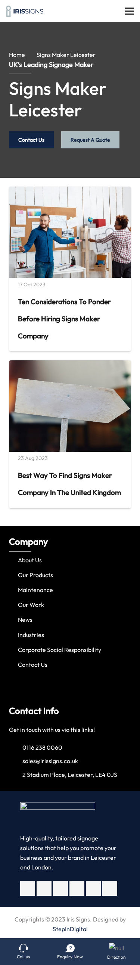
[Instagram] (60, 888)
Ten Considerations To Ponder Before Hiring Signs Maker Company (64, 318)
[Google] (76, 888)
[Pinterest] (109, 888)
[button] (7, 605)
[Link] (24, 11)
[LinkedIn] (93, 888)
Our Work (31, 604)
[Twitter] (44, 888)
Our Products (35, 575)
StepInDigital (70, 929)
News (25, 619)
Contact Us (32, 664)
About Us (30, 560)
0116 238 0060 (42, 747)
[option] (70, 605)
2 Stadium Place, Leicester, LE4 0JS (69, 774)
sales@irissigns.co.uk (50, 761)
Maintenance (35, 590)
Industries (31, 634)
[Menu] (129, 11)
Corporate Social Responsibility (59, 649)
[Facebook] (27, 888)
